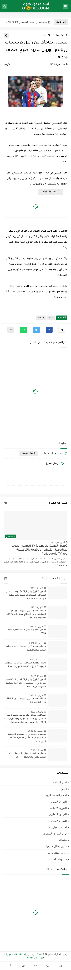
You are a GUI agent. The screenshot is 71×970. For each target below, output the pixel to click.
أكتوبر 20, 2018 (36, 607)
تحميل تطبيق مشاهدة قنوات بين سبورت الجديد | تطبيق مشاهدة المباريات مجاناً (25, 665)
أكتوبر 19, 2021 (58, 542)
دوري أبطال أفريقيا (56, 846)
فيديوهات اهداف (58, 859)
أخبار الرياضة (60, 782)
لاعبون (41, 318)
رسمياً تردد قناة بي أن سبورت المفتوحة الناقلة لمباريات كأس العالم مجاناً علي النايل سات (27, 738)
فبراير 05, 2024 (36, 695)
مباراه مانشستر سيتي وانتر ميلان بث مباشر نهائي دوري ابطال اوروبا (27, 755)
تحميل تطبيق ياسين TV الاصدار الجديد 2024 (27, 632)
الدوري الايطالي (58, 820)
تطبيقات (62, 840)
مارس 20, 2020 (36, 659)
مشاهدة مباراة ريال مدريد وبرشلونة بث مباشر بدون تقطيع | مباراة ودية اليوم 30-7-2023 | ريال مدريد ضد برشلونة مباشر (25, 719)
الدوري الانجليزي (58, 814)
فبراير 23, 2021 (36, 643)
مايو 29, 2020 (37, 676)
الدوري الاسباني (58, 801)
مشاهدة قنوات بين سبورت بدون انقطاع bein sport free (26, 700)
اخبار (45, 35)
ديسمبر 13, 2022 (35, 730)
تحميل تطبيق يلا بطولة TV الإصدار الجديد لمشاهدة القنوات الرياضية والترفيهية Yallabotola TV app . (39, 550)
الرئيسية (60, 35)
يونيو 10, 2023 (37, 750)
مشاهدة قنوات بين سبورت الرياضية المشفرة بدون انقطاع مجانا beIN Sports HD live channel (26, 614)
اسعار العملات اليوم (56, 795)
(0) (5, 65)
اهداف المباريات (58, 827)
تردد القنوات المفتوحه (55, 833)
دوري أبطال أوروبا (57, 852)
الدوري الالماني (58, 808)
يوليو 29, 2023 (37, 711)
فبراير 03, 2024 (36, 626)
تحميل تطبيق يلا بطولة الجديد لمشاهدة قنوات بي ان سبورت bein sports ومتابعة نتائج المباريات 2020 (26, 683)
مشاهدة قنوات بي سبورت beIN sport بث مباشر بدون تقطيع (25, 648)
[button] (49, 330)
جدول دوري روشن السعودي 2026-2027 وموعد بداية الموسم (26, 22)
